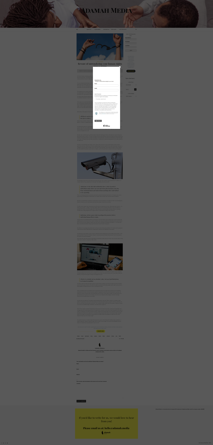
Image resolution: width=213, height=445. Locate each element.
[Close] (120, 67)
